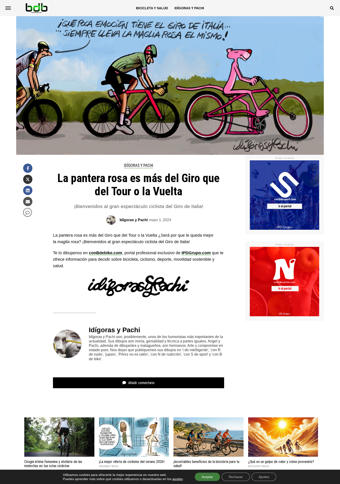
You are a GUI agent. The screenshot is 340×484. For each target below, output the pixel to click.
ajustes (177, 479)
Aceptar (207, 477)
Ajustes (264, 477)
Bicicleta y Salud (152, 8)
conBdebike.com (105, 253)
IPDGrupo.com (196, 253)
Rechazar (236, 477)
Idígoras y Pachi (189, 8)
